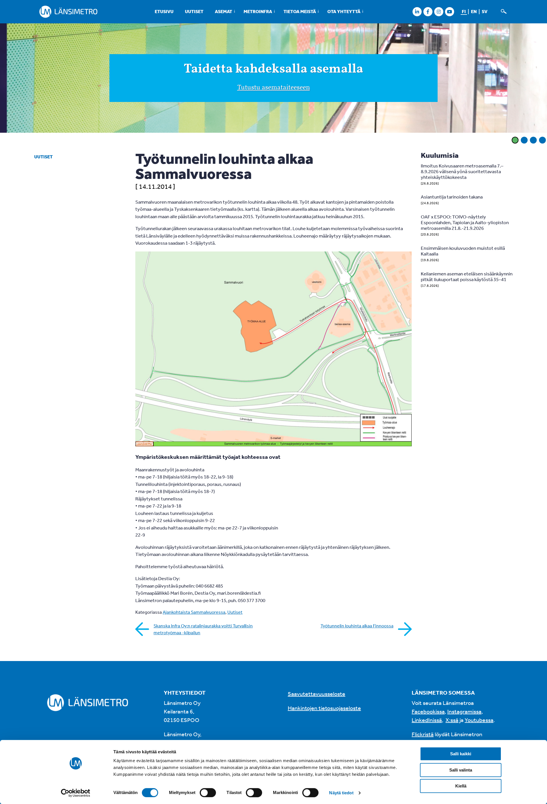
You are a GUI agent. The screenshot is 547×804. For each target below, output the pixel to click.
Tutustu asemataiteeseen (273, 87)
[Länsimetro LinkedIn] (417, 11)
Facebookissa (428, 711)
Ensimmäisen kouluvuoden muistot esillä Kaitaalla (463, 251)
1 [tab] (515, 140)
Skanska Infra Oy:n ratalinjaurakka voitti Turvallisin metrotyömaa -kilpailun (203, 629)
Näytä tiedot (341, 792)
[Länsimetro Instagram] (438, 11)
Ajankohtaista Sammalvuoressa (194, 612)
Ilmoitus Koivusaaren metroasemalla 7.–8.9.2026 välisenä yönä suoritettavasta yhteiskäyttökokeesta (462, 171)
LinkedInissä (427, 720)
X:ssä (452, 720)
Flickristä (423, 734)
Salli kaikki (460, 753)
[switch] (208, 792)
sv (484, 11)
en (474, 11)
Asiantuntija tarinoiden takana (452, 197)
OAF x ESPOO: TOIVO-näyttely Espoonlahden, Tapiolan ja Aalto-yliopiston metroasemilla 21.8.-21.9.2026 (465, 222)
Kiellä (460, 785)
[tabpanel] (273, 78)
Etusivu (164, 11)
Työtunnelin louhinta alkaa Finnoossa (357, 626)
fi (464, 11)
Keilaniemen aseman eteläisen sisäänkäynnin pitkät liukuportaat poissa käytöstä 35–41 (467, 276)
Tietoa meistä (299, 11)
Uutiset (194, 11)
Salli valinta (460, 770)
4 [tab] (542, 140)
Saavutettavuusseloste (316, 693)
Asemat (223, 11)
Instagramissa (464, 711)
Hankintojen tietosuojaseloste (324, 708)
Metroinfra (258, 11)
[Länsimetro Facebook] (427, 11)
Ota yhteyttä (343, 11)
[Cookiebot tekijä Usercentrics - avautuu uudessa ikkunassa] (76, 793)
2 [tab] (524, 140)
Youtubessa (479, 720)
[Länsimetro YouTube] (449, 11)
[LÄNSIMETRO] (68, 11)
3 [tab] (533, 140)
